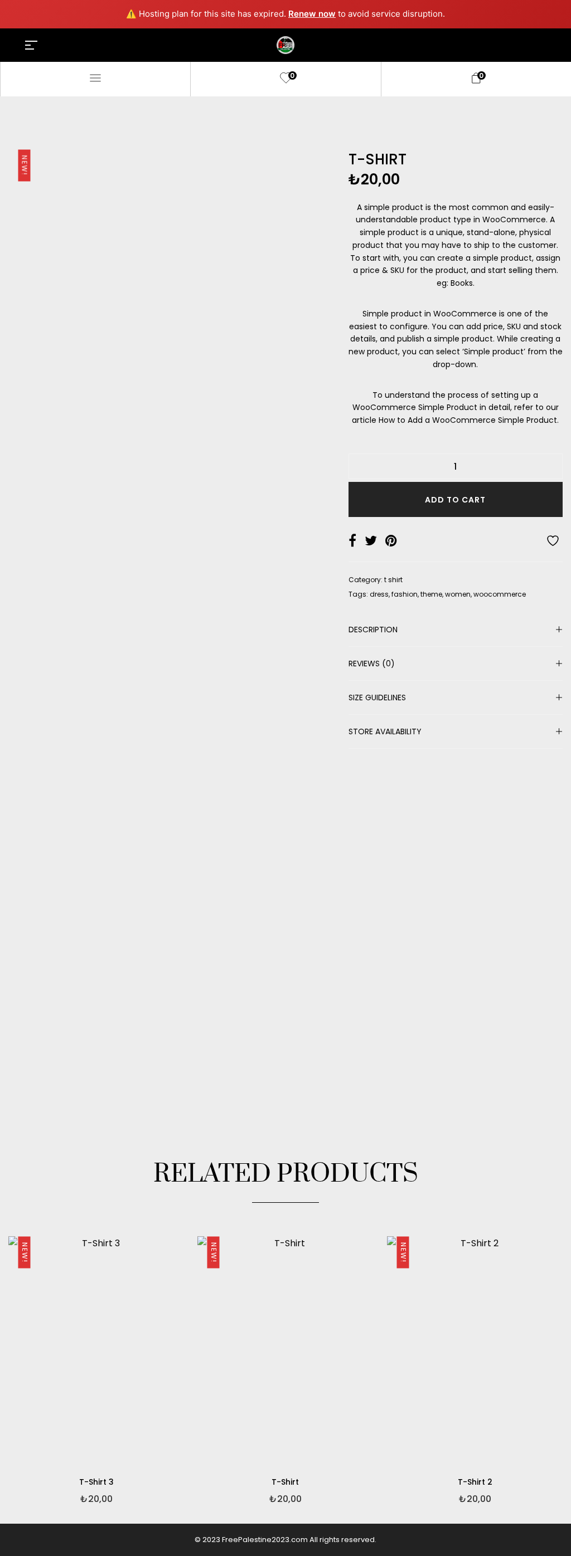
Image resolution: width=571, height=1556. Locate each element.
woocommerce (499, 594)
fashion (404, 594)
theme (431, 594)
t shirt (393, 579)
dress (379, 594)
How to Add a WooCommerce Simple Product (468, 420)
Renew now (312, 13)
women (458, 594)
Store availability (385, 731)
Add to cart (455, 499)
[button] (181, 1390)
